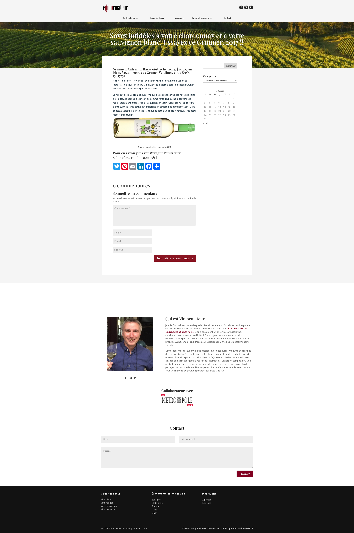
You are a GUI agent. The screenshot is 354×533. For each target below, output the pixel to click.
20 (219, 111)
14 (224, 106)
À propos (179, 18)
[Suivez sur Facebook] (241, 7)
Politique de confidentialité (237, 528)
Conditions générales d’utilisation (201, 528)
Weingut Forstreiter (165, 153)
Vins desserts (108, 509)
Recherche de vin (130, 18)
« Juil (205, 123)
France (155, 506)
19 (215, 111)
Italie (154, 509)
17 (205, 111)
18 (210, 111)
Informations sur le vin (202, 18)
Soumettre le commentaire (175, 258)
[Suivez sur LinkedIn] (251, 7)
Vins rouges (107, 502)
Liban (154, 512)
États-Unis (157, 502)
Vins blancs (107, 499)
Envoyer (245, 474)
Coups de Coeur (157, 18)
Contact (227, 18)
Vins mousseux (109, 506)
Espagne (156, 499)
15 (229, 106)
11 (210, 106)
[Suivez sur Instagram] (246, 7)
